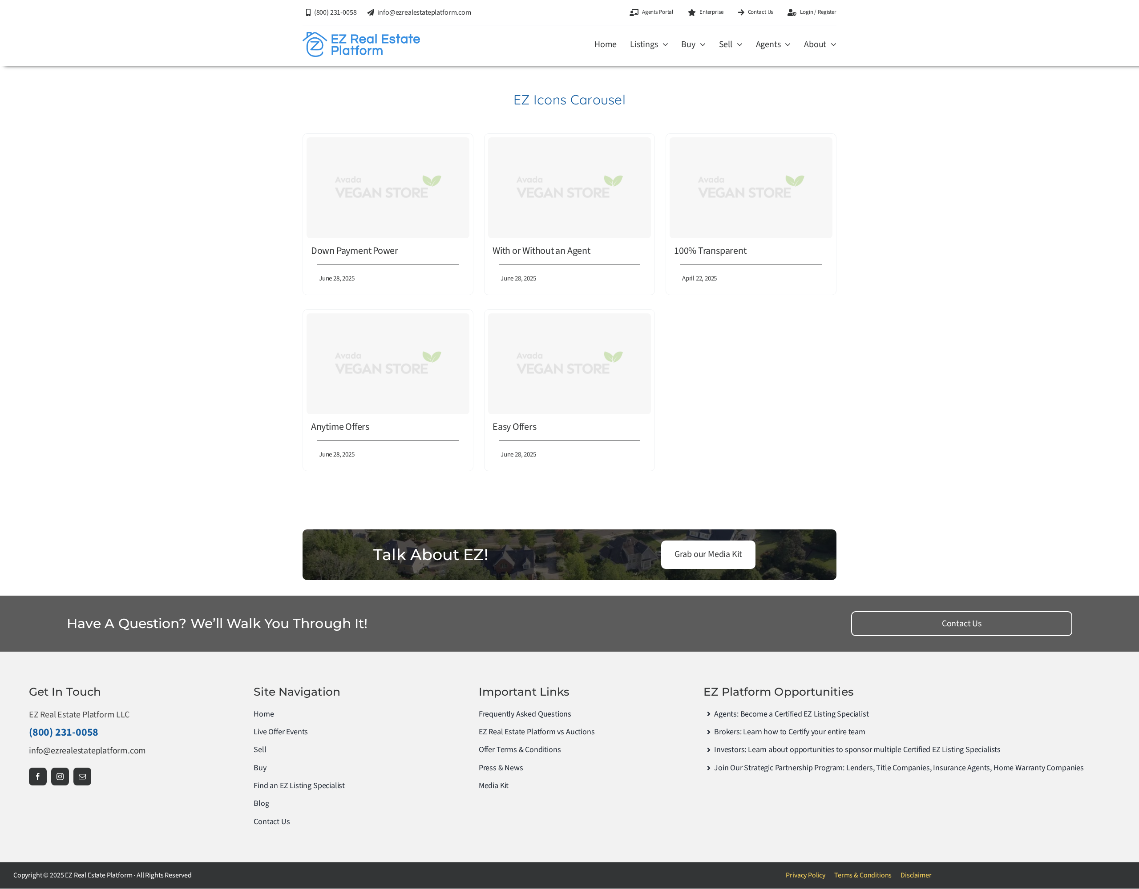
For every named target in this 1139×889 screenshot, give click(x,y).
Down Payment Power (354, 251)
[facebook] (38, 776)
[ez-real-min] (361, 36)
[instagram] (60, 776)
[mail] (82, 776)
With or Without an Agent (541, 251)
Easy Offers (515, 427)
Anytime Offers (340, 427)
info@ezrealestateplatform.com (87, 751)
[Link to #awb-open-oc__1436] (582, 61)
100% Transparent (710, 251)
